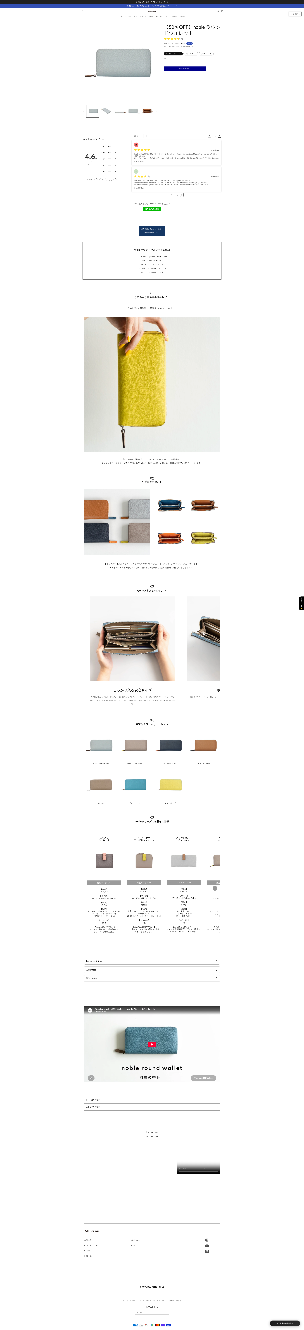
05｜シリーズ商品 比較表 (152, 272)
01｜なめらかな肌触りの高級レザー (152, 256)
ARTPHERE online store (149, 1329)
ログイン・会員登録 (168, 1300)
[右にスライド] (156, 111)
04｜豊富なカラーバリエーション (152, 268)
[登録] (167, 1312)
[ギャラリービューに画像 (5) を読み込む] (147, 111)
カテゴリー (133, 1300)
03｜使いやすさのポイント (152, 264)
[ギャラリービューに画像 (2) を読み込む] (106, 111)
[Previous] (91, 651)
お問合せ (178, 1300)
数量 (165, 58)
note (133, 1245)
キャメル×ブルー (190, 54)
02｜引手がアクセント (152, 260)
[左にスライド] (83, 111)
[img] (172, 39)
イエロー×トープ (206, 54)
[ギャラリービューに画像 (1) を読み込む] (92, 111)
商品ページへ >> (104, 883)
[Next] (212, 651)
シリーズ (141, 1300)
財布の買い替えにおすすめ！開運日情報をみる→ (152, 230)
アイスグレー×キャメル (173, 54)
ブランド (125, 1300)
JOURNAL (135, 1240)
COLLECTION (91, 1245)
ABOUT (87, 1240)
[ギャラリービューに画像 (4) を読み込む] (133, 111)
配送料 (171, 46)
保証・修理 (156, 1300)
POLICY (88, 1256)
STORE (87, 1251)
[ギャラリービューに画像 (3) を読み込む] (120, 111)
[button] (83, 11)
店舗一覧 (148, 1300)
